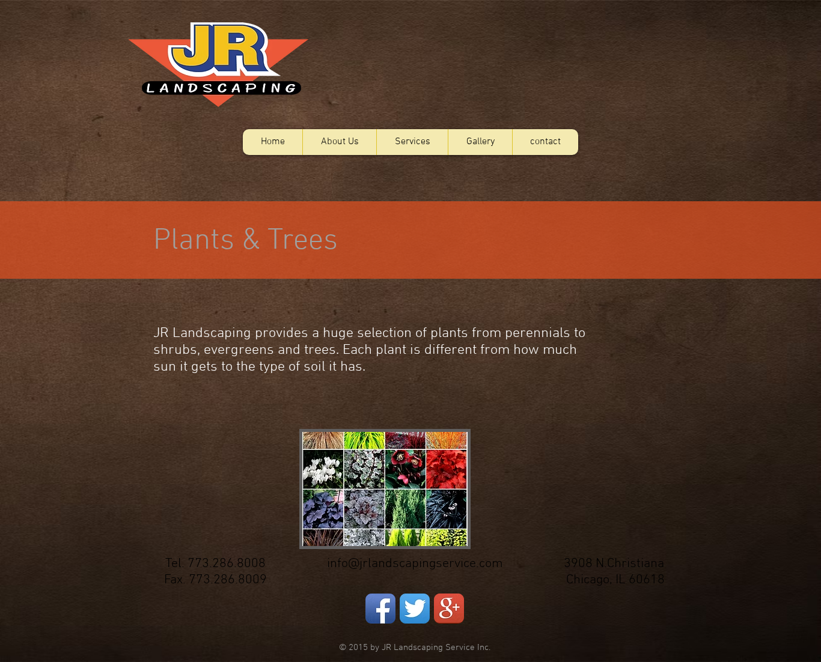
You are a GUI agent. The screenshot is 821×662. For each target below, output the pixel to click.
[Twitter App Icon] (415, 609)
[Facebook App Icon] (380, 609)
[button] (412, 142)
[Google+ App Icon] (449, 609)
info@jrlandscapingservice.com (415, 564)
